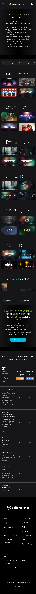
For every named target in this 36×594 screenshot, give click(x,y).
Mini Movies (22, 63)
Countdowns (26, 536)
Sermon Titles (27, 544)
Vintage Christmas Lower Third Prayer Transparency (26, 301)
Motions (25, 523)
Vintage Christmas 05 (25, 186)
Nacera (6, 127)
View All (22, 74)
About (6, 518)
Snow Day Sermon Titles (26, 255)
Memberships (9, 527)
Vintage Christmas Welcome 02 (7, 162)
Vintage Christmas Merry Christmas (7, 198)
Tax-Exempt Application (8, 541)
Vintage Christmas (24, 92)
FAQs (6, 523)
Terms (6, 552)
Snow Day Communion (7, 151)
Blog (5, 531)
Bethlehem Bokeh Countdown (7, 221)
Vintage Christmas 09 (25, 151)
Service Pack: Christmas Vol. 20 (26, 83)
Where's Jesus (26, 127)
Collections (7, 63)
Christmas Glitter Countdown (25, 231)
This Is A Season (26, 116)
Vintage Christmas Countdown (25, 221)
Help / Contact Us (10, 536)
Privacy (6, 556)
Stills (24, 527)
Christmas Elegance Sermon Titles (8, 266)
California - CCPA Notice (12, 567)
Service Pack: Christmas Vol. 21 (8, 83)
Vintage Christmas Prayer (24, 162)
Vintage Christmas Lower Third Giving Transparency (8, 301)
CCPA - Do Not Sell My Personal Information (15, 562)
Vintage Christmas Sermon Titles (8, 256)
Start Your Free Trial (18, 340)
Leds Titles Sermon (25, 265)
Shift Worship (20, 582)
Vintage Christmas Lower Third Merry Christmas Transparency (26, 291)
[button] (3, 4)
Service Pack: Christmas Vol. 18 (8, 93)
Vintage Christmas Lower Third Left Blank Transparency (8, 290)
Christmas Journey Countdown (7, 231)
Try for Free (19, 378)
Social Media (26, 540)
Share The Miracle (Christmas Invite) (7, 119)
